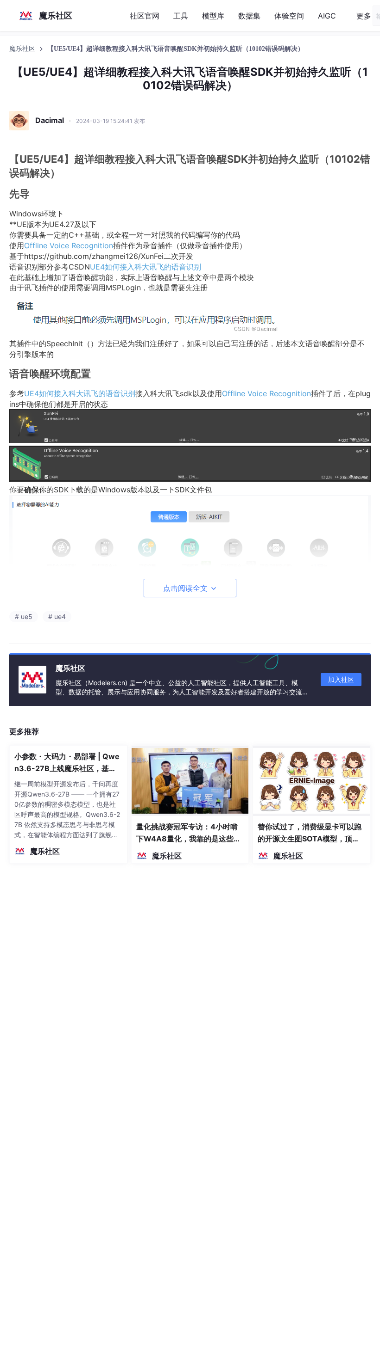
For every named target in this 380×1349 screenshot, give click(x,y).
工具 (180, 15)
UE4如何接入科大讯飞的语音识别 (145, 266)
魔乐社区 (23, 48)
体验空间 (289, 15)
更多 (363, 15)
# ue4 (57, 616)
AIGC (327, 15)
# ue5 (23, 616)
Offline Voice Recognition (68, 245)
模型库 (213, 15)
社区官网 (144, 15)
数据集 (249, 15)
